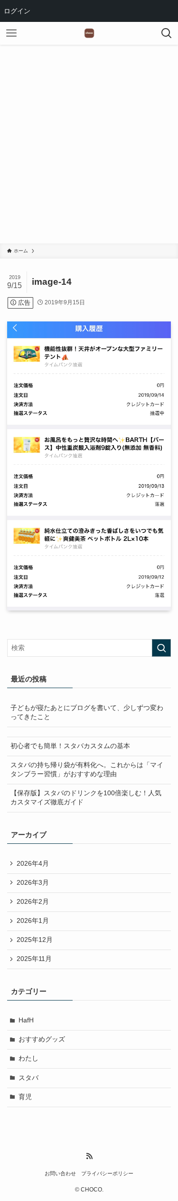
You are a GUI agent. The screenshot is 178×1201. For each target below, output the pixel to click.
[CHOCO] (89, 33)
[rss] (89, 1156)
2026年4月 (33, 863)
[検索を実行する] (161, 648)
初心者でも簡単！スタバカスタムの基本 (70, 746)
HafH (26, 1020)
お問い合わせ (60, 1173)
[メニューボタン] (11, 33)
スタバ (28, 1077)
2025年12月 (35, 939)
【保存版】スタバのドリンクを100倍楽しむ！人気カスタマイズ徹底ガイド (85, 798)
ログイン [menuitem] (17, 11)
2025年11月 (34, 958)
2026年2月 (33, 901)
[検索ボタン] (166, 33)
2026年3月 (33, 882)
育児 (25, 1097)
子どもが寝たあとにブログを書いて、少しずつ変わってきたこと (86, 712)
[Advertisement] (89, 149)
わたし (28, 1058)
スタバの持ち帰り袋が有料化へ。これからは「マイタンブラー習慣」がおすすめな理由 (86, 769)
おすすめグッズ (42, 1039)
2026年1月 (33, 920)
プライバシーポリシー (107, 1173)
